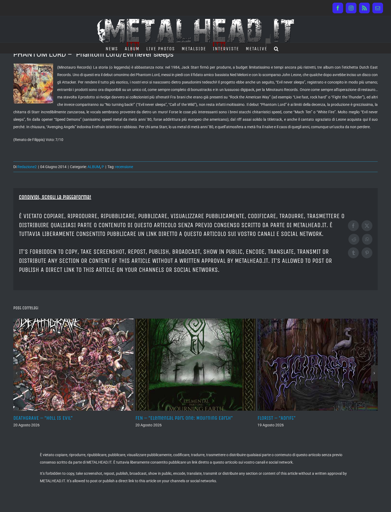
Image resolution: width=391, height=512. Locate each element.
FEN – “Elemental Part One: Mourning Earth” (184, 418)
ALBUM (94, 167)
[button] (276, 48)
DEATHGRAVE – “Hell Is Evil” (43, 418)
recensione (124, 167)
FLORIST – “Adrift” (276, 418)
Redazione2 (27, 167)
